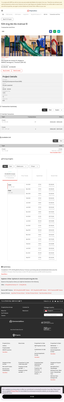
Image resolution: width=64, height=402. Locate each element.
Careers (3, 315)
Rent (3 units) (16, 70)
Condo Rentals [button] (54, 347)
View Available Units (55, 152)
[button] (32, 160)
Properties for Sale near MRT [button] (22, 367)
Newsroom (25, 310)
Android (16, 301)
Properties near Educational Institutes (38, 364)
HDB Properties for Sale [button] (39, 345)
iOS (21, 301)
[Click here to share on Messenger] (50, 31)
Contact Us (26, 307)
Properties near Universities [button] (38, 369)
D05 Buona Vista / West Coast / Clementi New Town (55, 372)
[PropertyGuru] (32, 10)
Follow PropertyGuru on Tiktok (62, 301)
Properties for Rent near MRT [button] (22, 371)
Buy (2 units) (6, 70)
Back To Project (7, 19)
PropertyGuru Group (6, 307)
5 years (57, 110)
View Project (4, 57)
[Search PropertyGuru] (61, 315)
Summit (16, 329)
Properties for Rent (55, 343)
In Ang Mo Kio (22, 284)
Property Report (47, 328)
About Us (3, 310)
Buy (45, 110)
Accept (32, 396)
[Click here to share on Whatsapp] (54, 31)
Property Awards (47, 322)
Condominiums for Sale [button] (40, 349)
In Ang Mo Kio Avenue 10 (11, 284)
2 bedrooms (20, 166)
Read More (4, 274)
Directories (21, 343)
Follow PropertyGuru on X (60, 301)
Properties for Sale (39, 343)
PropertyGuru (6, 343)
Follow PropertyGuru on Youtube (55, 301)
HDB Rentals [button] (53, 345)
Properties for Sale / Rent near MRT (23, 363)
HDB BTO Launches (6, 350)
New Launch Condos (7, 366)
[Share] (58, 31)
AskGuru (4, 345)
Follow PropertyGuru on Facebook (50, 301)
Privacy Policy (14, 391)
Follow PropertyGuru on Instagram (53, 301)
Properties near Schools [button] (38, 372)
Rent (50, 110)
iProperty (16, 335)
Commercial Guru (16, 321)
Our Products (4, 313)
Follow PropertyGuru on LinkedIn (58, 301)
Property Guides (6, 347)
